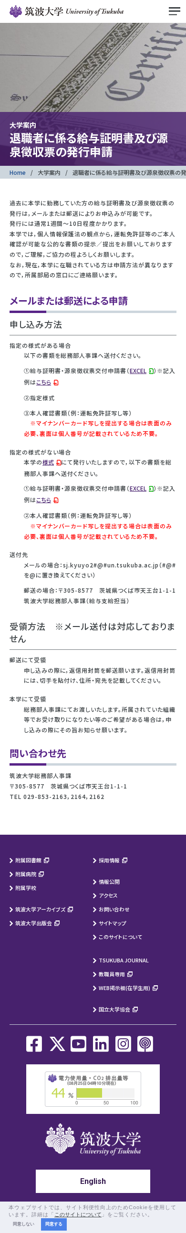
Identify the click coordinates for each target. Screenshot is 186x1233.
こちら (43, 382)
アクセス (108, 895)
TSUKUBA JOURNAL (124, 960)
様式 (48, 462)
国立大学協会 (114, 1009)
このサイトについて (120, 936)
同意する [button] (53, 1224)
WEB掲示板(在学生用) (124, 987)
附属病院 (25, 874)
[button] (156, 1215)
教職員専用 (112, 974)
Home (18, 172)
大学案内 (49, 172)
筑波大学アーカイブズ (40, 909)
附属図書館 (28, 860)
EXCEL (138, 370)
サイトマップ (112, 923)
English (93, 1181)
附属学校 (25, 887)
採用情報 (109, 860)
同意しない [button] (23, 1224)
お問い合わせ (114, 909)
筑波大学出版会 (33, 923)
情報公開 (109, 881)
